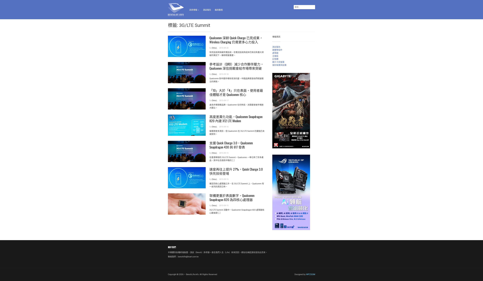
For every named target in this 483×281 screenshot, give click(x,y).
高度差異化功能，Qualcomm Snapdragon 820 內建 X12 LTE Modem (236, 118)
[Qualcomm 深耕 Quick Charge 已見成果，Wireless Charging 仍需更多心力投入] (187, 46)
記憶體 (275, 59)
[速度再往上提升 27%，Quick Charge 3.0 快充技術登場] (187, 177)
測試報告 (207, 10)
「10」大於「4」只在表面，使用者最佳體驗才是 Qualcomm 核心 (236, 92)
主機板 (275, 56)
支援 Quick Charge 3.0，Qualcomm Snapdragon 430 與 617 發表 (231, 145)
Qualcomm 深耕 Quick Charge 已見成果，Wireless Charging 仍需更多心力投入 (236, 40)
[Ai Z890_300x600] (291, 192)
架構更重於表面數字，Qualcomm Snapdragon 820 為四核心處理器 (231, 197)
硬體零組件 (277, 50)
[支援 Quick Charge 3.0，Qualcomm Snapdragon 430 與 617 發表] (187, 151)
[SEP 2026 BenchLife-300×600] (291, 110)
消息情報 (193, 10)
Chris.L (214, 48)
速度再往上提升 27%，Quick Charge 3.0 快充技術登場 (236, 171)
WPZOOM (310, 274)
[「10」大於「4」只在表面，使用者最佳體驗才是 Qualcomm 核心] (187, 98)
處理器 (275, 53)
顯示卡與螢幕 (278, 62)
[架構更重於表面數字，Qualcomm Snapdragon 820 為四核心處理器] (187, 204)
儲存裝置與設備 (279, 65)
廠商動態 (219, 10)
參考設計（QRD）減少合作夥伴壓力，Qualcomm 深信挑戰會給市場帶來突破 (236, 66)
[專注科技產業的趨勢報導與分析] (176, 9)
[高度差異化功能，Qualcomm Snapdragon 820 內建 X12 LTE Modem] (187, 125)
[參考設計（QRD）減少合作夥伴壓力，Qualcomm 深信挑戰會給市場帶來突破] (187, 72)
